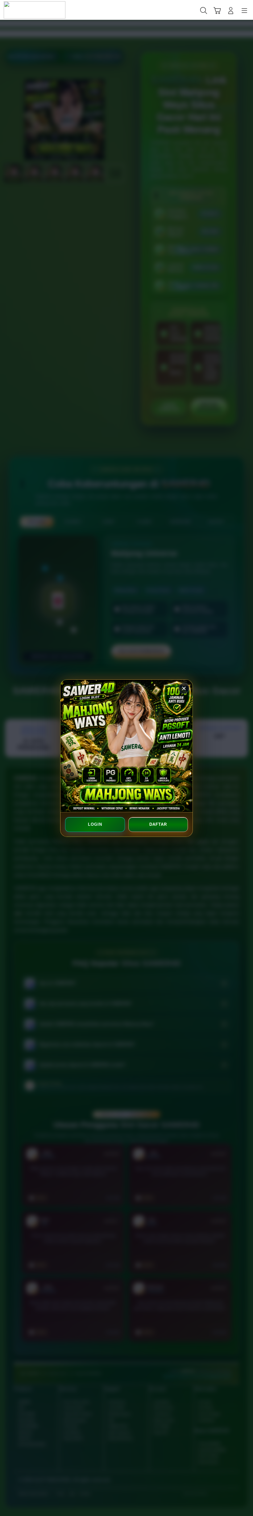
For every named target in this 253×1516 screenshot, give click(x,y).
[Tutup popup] (184, 688)
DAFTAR (158, 824)
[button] (217, 10)
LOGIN (95, 824)
